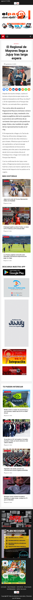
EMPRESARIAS (7, 391)
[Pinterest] (16, 89)
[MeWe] (19, 89)
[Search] (30, 36)
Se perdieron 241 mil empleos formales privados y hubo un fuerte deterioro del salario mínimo (16, 441)
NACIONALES (7, 450)
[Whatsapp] (25, 89)
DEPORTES (16, 43)
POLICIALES (27, 587)
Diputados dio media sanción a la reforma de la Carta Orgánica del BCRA (16, 469)
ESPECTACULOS (21, 589)
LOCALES (3, 587)
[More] (29, 89)
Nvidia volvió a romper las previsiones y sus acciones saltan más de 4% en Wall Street (16, 411)
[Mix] (22, 89)
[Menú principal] (7, 36)
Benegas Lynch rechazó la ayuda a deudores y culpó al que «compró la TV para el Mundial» (15, 498)
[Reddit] (10, 89)
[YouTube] (18, 3)
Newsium (29, 596)
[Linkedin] (13, 89)
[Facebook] (15, 3)
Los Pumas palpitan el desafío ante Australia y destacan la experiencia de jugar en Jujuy (15, 256)
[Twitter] (7, 89)
